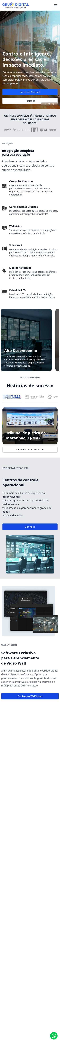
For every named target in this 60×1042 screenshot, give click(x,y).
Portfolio (30, 100)
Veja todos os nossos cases (30, 449)
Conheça (30, 526)
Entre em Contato (30, 92)
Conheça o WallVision (30, 696)
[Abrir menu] (56, 5)
